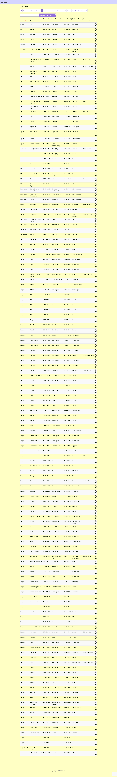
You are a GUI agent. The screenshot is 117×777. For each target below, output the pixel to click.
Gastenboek (48, 2)
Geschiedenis (19, 2)
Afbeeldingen (38, 2)
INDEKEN (4, 2)
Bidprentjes (29, 2)
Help (55, 2)
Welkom (11, 2)
